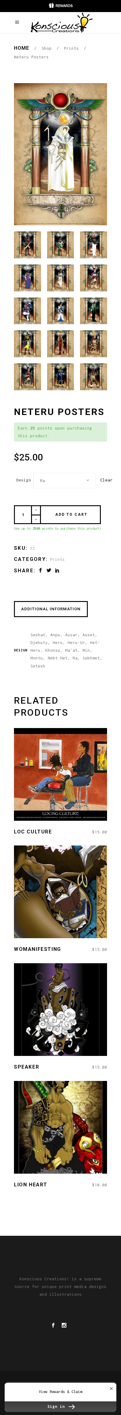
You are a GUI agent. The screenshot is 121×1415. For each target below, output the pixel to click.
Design (23, 479)
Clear (106, 479)
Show (60, 6)
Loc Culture (33, 832)
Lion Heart (30, 1185)
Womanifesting (37, 949)
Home (21, 48)
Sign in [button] (57, 1406)
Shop (47, 48)
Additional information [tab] (51, 609)
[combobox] (65, 480)
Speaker (26, 1067)
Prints (71, 48)
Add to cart (71, 514)
